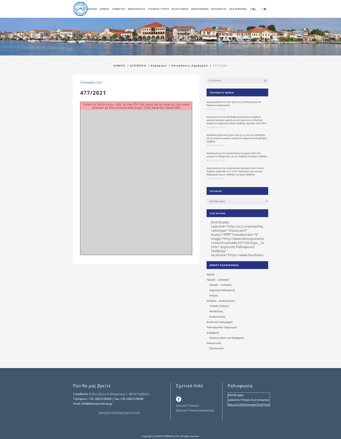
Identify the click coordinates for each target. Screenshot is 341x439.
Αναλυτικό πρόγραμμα (219, 322)
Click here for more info (162, 107)
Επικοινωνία (214, 343)
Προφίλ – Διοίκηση (218, 279)
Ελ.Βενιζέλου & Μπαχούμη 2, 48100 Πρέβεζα (119, 394)
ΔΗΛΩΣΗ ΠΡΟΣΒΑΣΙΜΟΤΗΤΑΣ (119, 413)
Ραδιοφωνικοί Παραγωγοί (222, 327)
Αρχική (210, 274)
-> (262, 9)
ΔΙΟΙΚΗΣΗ (138, 65)
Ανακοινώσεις (217, 316)
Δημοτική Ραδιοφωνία (222, 290)
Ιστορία (213, 295)
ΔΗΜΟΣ (119, 65)
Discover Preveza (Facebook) (195, 410)
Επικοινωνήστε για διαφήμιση (226, 337)
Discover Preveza (187, 406)
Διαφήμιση (213, 332)
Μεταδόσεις (216, 311)
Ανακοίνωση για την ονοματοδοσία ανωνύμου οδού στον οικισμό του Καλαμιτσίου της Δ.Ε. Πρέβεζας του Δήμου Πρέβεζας (237, 155)
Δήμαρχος (158, 65)
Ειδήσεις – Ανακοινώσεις (221, 300)
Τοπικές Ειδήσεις (219, 306)
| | (253, 9)
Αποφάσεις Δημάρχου (189, 65)
